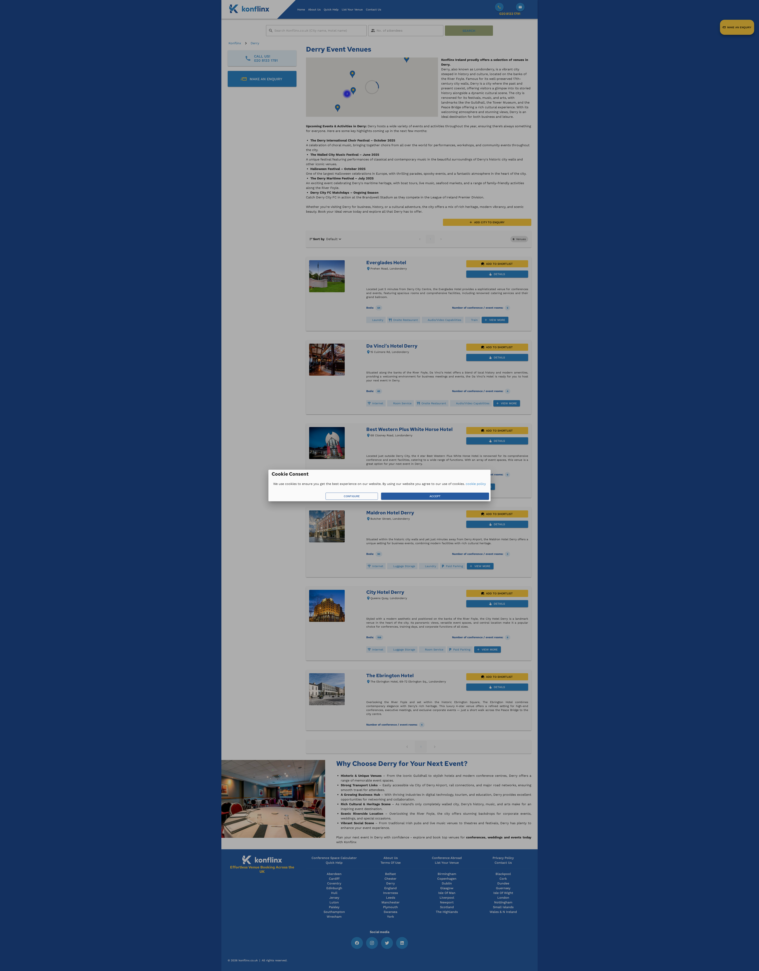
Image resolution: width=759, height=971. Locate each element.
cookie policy (476, 484)
